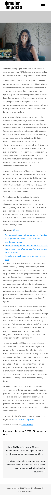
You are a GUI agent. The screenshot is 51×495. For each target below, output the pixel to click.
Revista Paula (27, 424)
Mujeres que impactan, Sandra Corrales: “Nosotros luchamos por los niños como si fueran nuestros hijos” (26, 249)
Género (15, 230)
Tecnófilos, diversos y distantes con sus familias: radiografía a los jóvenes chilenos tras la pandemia (26, 238)
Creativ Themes (25, 491)
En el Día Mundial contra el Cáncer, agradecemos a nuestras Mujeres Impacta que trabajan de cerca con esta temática (24, 450)
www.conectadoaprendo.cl (24, 419)
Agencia (8, 431)
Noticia (6, 434)
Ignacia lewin (42, 431)
